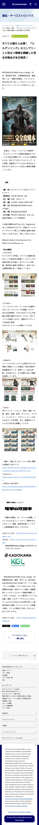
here (29, 768)
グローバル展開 (6, 703)
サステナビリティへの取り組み (11, 694)
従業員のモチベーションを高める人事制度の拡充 (16, 698)
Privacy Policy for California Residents (19, 812)
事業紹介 (5, 713)
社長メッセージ (6, 670)
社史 (3, 680)
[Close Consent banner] (35, 745)
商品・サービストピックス (25, 25)
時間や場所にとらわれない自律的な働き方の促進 (16, 696)
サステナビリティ (8, 719)
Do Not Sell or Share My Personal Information (18, 799)
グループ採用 (6, 708)
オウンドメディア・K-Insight (10, 689)
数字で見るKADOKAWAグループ (11, 691)
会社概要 (4, 675)
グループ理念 (6, 673)
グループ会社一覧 (7, 677)
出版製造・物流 (6, 701)
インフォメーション (8, 25)
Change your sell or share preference (16, 806)
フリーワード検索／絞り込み (19, 655)
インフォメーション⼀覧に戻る (19, 637)
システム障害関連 (7, 705)
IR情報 (4, 725)
